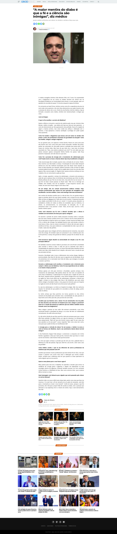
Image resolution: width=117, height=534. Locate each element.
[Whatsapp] (39, 24)
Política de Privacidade (61, 526)
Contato (43, 526)
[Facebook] (34, 24)
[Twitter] (37, 24)
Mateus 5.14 (52, 199)
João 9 (54, 318)
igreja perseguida (52, 1)
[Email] (43, 24)
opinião (79, 1)
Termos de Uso (72, 526)
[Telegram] (41, 24)
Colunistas (85, 1)
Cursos (92, 1)
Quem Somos (50, 526)
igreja (44, 1)
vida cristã (61, 1)
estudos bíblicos (70, 1)
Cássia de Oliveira (43, 29)
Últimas (39, 1)
